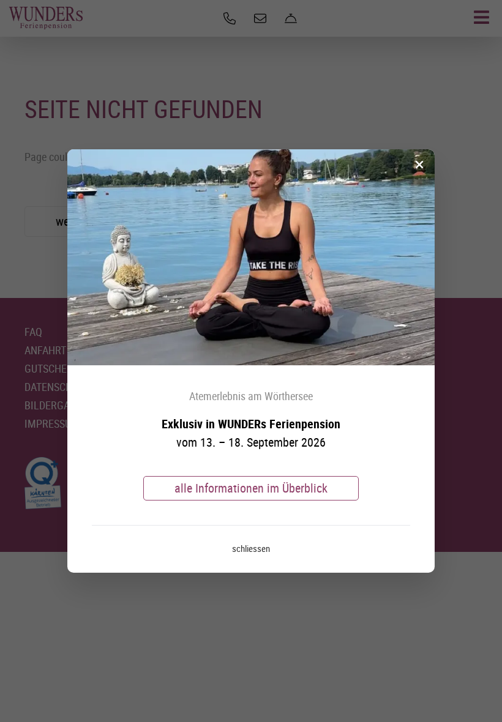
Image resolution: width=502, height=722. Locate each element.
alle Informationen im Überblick (251, 488)
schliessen (251, 548)
